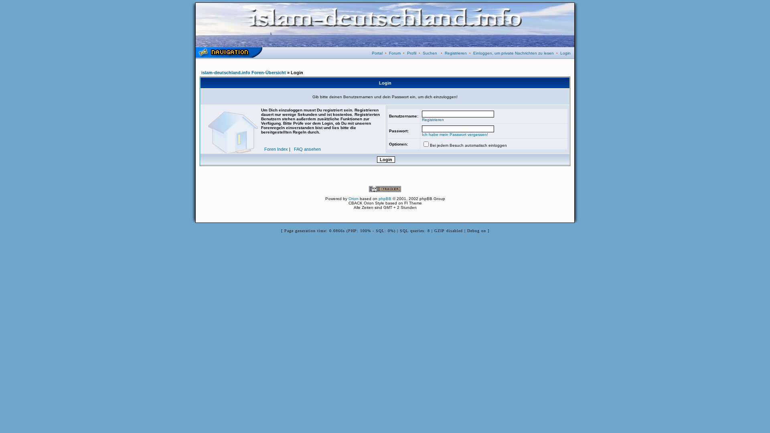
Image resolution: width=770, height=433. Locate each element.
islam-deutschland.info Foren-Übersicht (243, 72)
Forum (395, 53)
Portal (377, 53)
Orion (354, 198)
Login (565, 53)
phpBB (385, 198)
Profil (411, 53)
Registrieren (456, 53)
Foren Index (276, 149)
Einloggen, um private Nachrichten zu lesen (513, 53)
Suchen (430, 53)
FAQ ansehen (307, 149)
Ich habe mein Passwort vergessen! (455, 134)
